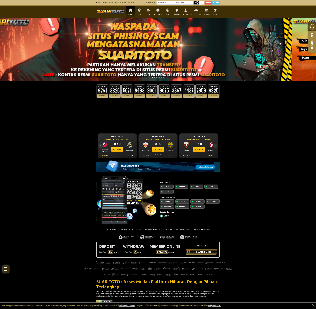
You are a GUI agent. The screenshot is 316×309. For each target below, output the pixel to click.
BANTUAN (123, 229)
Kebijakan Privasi (214, 306)
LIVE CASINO (158, 14)
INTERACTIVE (196, 14)
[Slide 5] (159, 77)
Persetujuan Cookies (127, 306)
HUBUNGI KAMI (167, 229)
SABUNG (177, 14)
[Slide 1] (152, 77)
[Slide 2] (154, 77)
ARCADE (186, 14)
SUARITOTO (101, 291)
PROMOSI (206, 14)
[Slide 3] (156, 77)
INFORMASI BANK (151, 229)
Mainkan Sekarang (205, 167)
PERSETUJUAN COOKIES (203, 229)
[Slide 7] (163, 77)
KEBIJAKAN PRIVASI (183, 229)
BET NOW (117, 149)
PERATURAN (136, 229)
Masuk (208, 3)
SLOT (148, 14)
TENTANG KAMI (110, 229)
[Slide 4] (160, 155)
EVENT (215, 14)
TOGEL (139, 14)
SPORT (167, 14)
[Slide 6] (161, 77)
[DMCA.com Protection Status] (104, 301)
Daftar (216, 3)
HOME (130, 14)
